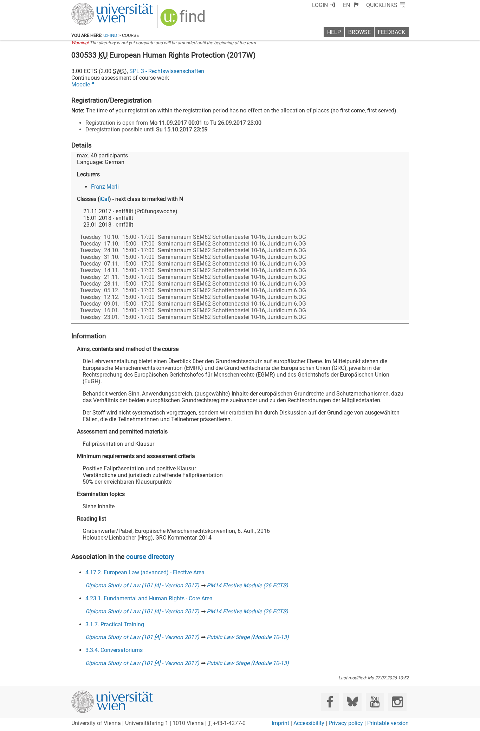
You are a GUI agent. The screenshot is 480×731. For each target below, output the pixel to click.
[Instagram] (397, 702)
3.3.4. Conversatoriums (114, 650)
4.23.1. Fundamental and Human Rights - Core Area (149, 598)
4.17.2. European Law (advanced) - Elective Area (145, 572)
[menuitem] (350, 5)
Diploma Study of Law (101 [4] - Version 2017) (142, 585)
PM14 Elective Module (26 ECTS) (247, 585)
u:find (110, 35)
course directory (150, 557)
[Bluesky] (352, 702)
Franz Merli (105, 186)
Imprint (280, 723)
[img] (183, 20)
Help (334, 32)
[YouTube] (375, 702)
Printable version (388, 723)
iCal (104, 199)
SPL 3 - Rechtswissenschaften (166, 71)
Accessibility (308, 723)
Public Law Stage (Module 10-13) (248, 637)
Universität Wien (95, 6)
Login (320, 5)
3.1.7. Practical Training (114, 624)
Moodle (80, 84)
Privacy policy (346, 723)
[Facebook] (330, 702)
